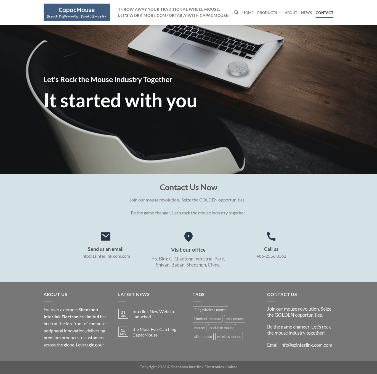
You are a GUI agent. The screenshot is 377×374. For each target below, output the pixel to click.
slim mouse (203, 336)
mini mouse (235, 318)
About (291, 12)
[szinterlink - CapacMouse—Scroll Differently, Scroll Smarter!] (77, 12)
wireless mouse (229, 336)
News (306, 12)
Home (247, 12)
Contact (324, 12)
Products (267, 12)
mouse (199, 327)
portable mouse (222, 327)
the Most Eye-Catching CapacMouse (154, 332)
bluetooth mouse (207, 318)
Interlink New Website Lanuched (153, 314)
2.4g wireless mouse (210, 310)
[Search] (236, 12)
